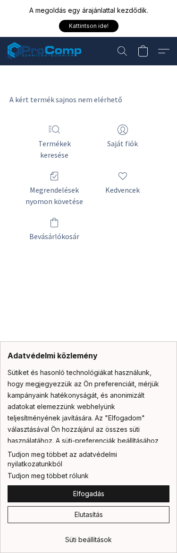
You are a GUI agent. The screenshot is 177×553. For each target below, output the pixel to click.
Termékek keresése (54, 149)
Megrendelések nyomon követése (54, 195)
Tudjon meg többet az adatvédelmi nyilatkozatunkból (62, 459)
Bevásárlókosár (54, 236)
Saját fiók (122, 143)
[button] (88, 26)
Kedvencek (122, 190)
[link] (88, 536)
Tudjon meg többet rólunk (48, 476)
